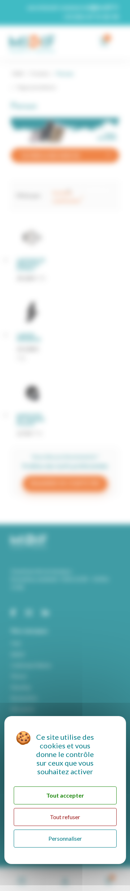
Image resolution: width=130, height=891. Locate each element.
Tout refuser (65, 816)
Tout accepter (65, 795)
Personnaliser (65, 838)
